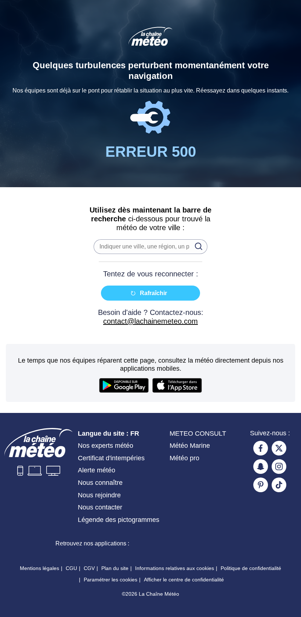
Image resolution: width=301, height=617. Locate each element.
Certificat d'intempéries (111, 458)
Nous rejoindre (99, 495)
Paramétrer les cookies (110, 579)
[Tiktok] (279, 485)
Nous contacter (100, 507)
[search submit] (196, 246)
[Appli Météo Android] (215, 543)
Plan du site (114, 568)
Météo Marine (190, 445)
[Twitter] (279, 448)
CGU (71, 568)
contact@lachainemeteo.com (150, 321)
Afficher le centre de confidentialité (184, 579)
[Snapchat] (260, 466)
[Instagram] (279, 466)
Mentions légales (39, 568)
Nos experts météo (105, 445)
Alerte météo (96, 470)
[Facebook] (260, 448)
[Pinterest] (260, 485)
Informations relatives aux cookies (174, 568)
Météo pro (184, 458)
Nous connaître (100, 482)
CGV (89, 568)
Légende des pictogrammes (118, 519)
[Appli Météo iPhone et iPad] (162, 543)
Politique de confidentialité (251, 568)
